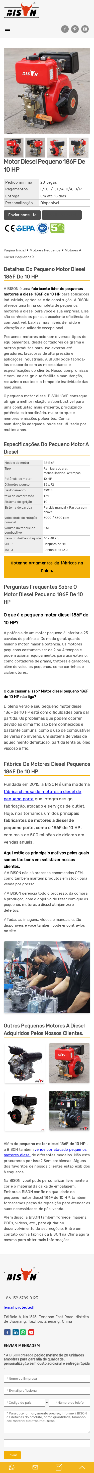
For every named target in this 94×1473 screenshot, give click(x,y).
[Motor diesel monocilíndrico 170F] (69, 1112)
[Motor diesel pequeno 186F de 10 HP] (69, 1064)
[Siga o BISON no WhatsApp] (23, 1332)
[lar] (21, 10)
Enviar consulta (22, 215)
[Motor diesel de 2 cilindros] (25, 1064)
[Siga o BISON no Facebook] (65, 29)
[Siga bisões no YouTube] (85, 29)
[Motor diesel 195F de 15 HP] (25, 1111)
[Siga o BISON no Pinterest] (75, 29)
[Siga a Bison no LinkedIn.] (16, 1332)
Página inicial (15, 250)
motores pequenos (45, 250)
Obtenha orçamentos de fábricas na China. (47, 567)
